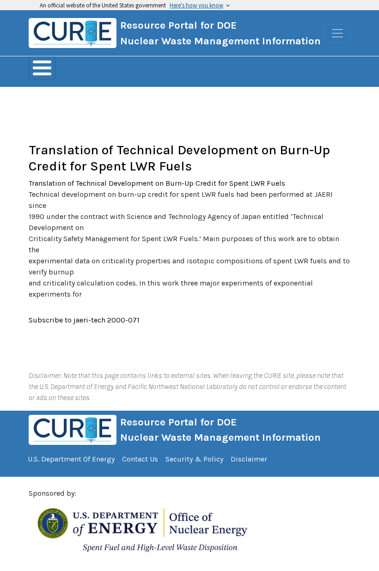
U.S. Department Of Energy (71, 459)
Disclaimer (249, 459)
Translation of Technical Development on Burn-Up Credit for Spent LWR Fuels (179, 157)
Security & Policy (194, 459)
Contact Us (140, 459)
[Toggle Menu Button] (42, 67)
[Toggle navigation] (337, 33)
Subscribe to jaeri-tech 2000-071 (84, 320)
